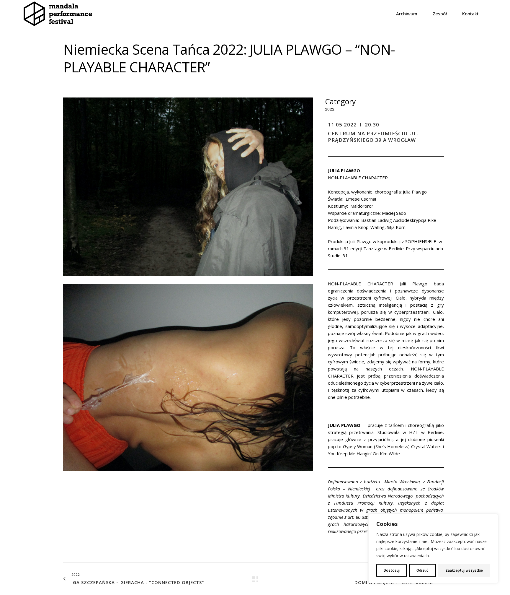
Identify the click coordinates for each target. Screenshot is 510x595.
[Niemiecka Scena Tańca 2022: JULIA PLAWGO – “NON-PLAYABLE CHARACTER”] (188, 280)
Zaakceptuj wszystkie (464, 570)
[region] (433, 548)
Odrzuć (422, 570)
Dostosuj (392, 570)
